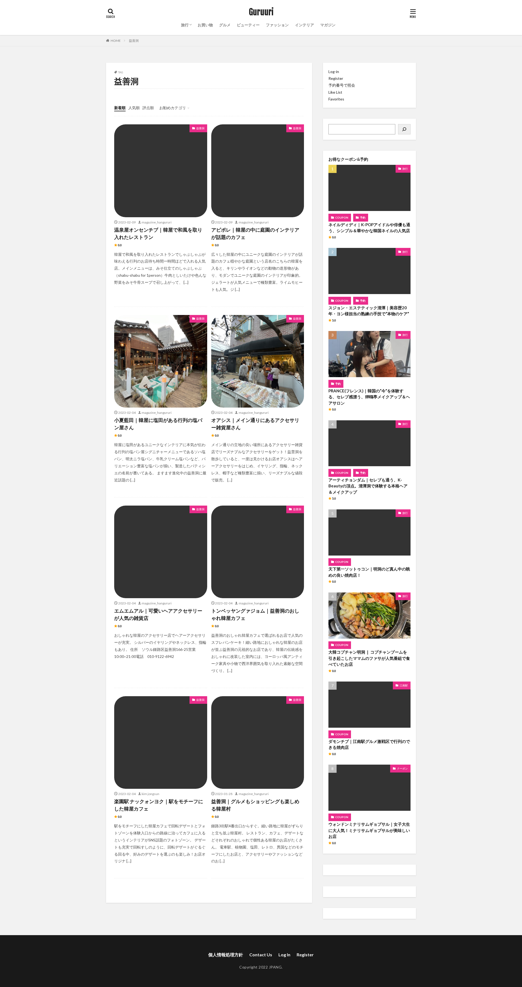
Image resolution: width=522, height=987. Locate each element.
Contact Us (260, 954)
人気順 (134, 107)
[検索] (404, 129)
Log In (284, 954)
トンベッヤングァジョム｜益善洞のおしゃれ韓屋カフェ (255, 614)
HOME (116, 41)
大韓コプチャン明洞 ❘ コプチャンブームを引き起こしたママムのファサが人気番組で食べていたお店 (369, 658)
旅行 (185, 25)
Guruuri (261, 12)
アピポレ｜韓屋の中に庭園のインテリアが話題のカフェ (255, 233)
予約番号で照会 (341, 85)
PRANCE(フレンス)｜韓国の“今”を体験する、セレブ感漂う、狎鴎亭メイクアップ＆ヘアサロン (369, 396)
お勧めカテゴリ (172, 107)
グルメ (225, 25)
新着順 (120, 107)
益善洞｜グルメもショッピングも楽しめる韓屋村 (255, 805)
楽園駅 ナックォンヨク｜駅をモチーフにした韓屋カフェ (158, 805)
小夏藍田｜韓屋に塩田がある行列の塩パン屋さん (158, 423)
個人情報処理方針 (225, 954)
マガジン (327, 25)
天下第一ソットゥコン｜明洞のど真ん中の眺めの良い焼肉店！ (369, 572)
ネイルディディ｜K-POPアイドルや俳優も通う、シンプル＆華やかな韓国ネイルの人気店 (369, 227)
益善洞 (134, 41)
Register (335, 78)
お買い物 (205, 25)
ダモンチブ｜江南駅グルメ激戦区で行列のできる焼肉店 (369, 744)
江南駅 (404, 685)
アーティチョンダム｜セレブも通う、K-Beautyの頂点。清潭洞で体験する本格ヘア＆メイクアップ (368, 485)
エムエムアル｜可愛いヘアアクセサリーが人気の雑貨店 (158, 614)
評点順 (148, 107)
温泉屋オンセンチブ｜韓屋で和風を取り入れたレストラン (158, 233)
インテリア (304, 25)
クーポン (402, 768)
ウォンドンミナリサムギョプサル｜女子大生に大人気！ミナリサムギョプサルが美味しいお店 (369, 830)
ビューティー (248, 25)
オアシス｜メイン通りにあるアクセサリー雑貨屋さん (255, 423)
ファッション (277, 25)
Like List (335, 92)
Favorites (336, 99)
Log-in (333, 71)
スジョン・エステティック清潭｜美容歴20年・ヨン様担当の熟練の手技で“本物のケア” (368, 310)
